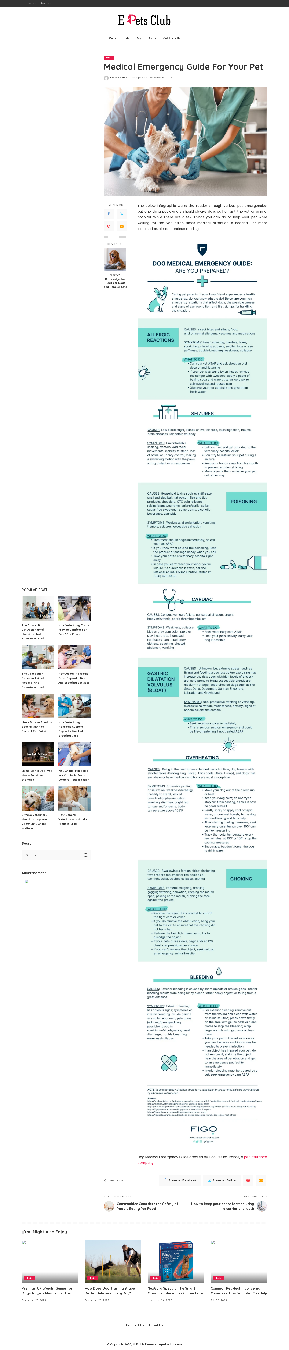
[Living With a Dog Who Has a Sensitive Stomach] (38, 754)
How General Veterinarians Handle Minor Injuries (72, 819)
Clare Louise (118, 77)
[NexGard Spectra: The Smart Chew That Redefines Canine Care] (176, 1261)
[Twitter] (122, 214)
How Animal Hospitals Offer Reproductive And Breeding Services (73, 678)
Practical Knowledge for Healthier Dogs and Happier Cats (115, 280)
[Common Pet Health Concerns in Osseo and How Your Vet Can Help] (239, 1261)
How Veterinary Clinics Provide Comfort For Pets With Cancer (73, 629)
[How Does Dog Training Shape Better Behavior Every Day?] (113, 1261)
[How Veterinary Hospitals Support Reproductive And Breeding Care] (74, 706)
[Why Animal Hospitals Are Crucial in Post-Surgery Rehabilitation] (74, 754)
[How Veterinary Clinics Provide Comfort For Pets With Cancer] (74, 608)
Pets (109, 57)
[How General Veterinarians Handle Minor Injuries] (74, 798)
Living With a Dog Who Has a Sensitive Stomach (37, 775)
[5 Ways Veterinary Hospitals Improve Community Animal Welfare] (38, 798)
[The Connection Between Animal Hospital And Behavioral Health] (38, 657)
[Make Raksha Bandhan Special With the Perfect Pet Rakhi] (38, 706)
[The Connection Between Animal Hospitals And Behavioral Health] (38, 608)
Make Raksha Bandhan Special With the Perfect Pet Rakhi (37, 726)
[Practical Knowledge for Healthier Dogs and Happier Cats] (115, 259)
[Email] (122, 226)
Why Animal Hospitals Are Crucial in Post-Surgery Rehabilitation (73, 775)
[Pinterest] (109, 226)
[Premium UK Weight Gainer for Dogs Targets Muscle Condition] (50, 1261)
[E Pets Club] (144, 19)
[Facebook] (109, 214)
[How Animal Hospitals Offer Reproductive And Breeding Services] (74, 657)
